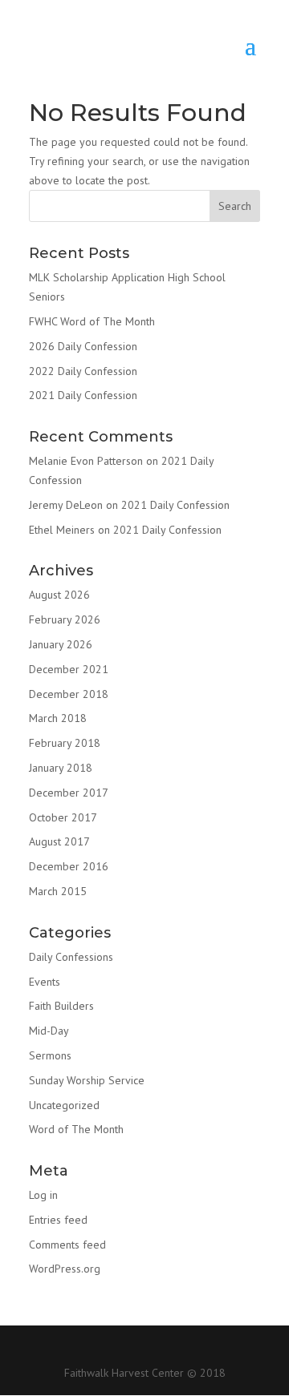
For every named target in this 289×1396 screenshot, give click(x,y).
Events (44, 981)
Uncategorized (64, 1105)
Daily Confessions (71, 957)
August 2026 (59, 594)
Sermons (50, 1055)
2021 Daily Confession (83, 395)
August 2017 (59, 841)
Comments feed (67, 1244)
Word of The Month (76, 1129)
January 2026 (60, 644)
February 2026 (64, 619)
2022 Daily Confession (83, 371)
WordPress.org (64, 1268)
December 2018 (68, 694)
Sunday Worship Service (86, 1080)
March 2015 (58, 891)
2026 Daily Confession (83, 346)
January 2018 (60, 768)
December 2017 (68, 792)
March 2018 (58, 718)
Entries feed (58, 1219)
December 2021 (68, 669)
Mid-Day (49, 1030)
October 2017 (63, 817)
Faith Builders (61, 1006)
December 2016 (68, 866)
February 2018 (64, 743)
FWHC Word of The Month (92, 321)
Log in (43, 1195)
